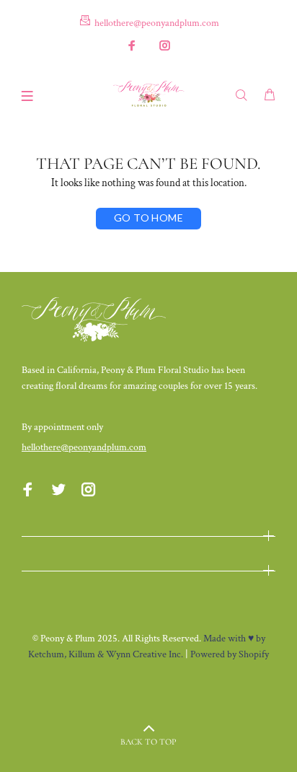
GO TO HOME (148, 217)
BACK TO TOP (148, 742)
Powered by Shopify (229, 654)
